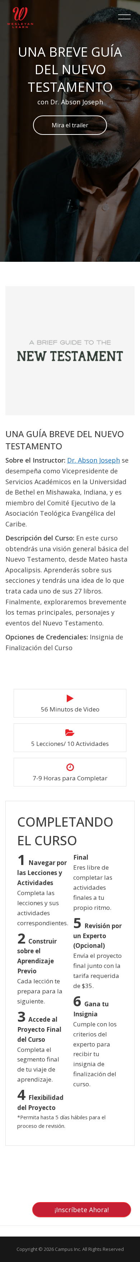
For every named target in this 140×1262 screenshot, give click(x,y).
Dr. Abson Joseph (93, 460)
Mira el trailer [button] (70, 125)
